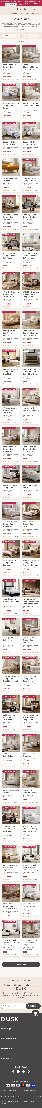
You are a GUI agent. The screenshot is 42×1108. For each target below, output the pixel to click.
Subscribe (31, 1006)
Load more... (21, 964)
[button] (31, 9)
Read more (21, 29)
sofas (24, 23)
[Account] (35, 9)
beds (18, 23)
